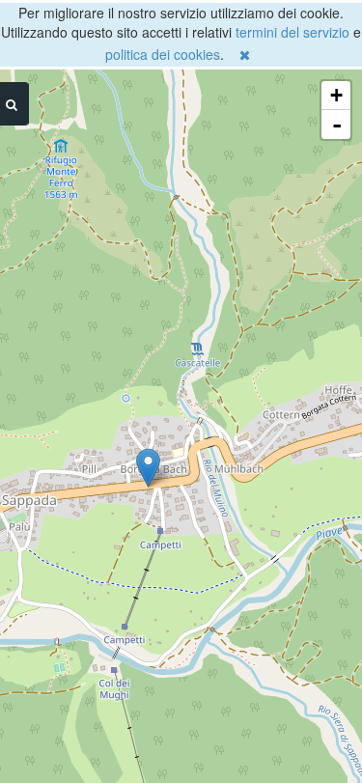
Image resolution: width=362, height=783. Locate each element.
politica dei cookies (162, 54)
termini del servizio (292, 32)
